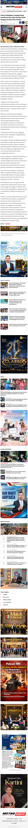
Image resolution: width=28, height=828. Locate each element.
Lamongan (5, 605)
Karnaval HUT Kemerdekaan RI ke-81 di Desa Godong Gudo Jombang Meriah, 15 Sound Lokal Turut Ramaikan (16, 552)
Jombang (5, 594)
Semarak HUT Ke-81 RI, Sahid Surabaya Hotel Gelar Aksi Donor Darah (16, 472)
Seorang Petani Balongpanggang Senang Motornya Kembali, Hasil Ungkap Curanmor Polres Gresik (16, 399)
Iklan (20, 818)
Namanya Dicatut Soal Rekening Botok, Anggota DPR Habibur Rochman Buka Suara (17, 293)
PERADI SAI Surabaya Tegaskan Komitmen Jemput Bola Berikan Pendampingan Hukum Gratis (17, 318)
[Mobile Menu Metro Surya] (1, 7)
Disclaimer (14, 823)
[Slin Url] (23, 22)
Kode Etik (15, 821)
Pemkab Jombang (7, 599)
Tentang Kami (9, 818)
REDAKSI (16, 818)
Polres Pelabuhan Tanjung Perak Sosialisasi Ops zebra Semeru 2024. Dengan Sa (13, 234)
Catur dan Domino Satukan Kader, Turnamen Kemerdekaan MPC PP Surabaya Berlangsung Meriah (18, 310)
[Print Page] (26, 22)
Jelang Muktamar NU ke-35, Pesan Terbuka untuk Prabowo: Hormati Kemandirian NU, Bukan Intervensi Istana (16, 539)
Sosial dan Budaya (4, 463)
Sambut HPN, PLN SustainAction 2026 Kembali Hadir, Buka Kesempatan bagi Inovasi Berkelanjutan (17, 302)
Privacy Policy (22, 821)
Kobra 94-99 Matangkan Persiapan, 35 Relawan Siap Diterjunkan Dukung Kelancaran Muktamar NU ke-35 (16, 546)
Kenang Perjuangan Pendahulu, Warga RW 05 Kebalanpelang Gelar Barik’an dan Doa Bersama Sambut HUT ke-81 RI (13, 466)
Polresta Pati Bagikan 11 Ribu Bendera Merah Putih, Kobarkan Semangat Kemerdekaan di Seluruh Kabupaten (14, 394)
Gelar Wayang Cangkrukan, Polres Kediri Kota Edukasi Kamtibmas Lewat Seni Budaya (16, 478)
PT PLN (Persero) (7, 602)
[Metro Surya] (14, 7)
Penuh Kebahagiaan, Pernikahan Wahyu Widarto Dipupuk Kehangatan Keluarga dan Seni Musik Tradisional (17, 285)
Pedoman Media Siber (7, 821)
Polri (2, 391)
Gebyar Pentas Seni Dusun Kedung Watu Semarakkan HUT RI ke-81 (18, 325)
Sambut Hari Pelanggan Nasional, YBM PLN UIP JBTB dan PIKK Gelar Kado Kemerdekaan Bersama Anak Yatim (15, 557)
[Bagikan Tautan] (20, 22)
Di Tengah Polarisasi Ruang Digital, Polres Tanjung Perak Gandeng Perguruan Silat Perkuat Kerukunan (16, 405)
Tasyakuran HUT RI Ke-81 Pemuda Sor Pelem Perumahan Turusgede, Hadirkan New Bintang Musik (16, 563)
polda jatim (6, 597)
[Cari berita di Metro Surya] (26, 7)
